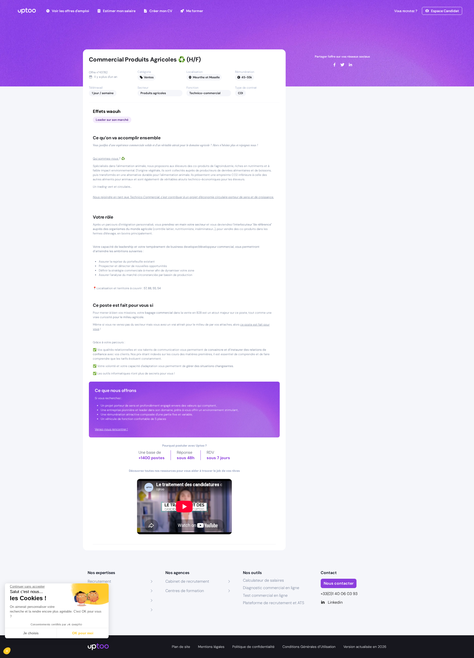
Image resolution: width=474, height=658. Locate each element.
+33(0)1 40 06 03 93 (339, 593)
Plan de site (181, 646)
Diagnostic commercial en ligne (271, 587)
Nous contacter (339, 583)
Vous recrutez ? (405, 11)
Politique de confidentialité (253, 646)
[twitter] (342, 65)
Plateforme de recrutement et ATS (273, 602)
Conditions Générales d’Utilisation (309, 646)
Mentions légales (211, 646)
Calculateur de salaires (263, 580)
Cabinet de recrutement (187, 581)
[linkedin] (350, 65)
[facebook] (334, 65)
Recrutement (99, 581)
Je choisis (31, 633)
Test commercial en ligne (265, 595)
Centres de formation (184, 590)
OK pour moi (82, 633)
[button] (10, 650)
